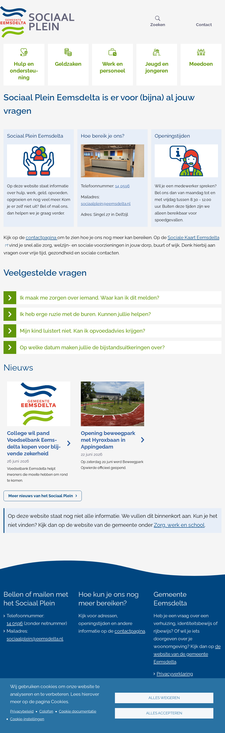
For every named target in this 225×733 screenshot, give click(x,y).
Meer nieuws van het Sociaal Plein (40, 495)
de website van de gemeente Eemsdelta (187, 654)
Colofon (46, 711)
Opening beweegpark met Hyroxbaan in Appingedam (108, 440)
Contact (204, 24)
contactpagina (41, 237)
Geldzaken (68, 64)
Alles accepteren (164, 713)
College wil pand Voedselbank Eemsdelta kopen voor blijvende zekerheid (34, 443)
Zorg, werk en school (179, 525)
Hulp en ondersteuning (24, 71)
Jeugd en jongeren (157, 67)
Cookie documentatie (77, 711)
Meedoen (201, 64)
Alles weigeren (164, 698)
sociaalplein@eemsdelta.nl (106, 203)
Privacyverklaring (175, 673)
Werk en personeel (112, 67)
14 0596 (122, 186)
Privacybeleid (22, 711)
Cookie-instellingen (27, 719)
